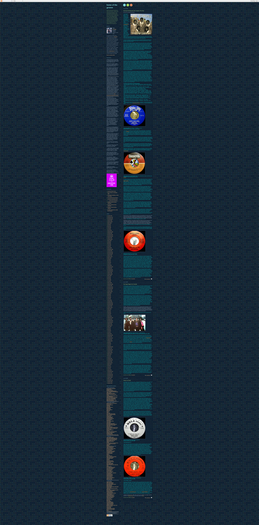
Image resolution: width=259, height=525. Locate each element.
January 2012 (110, 339)
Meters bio (108, 500)
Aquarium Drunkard (110, 404)
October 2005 (110, 233)
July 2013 (109, 356)
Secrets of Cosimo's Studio (111, 448)
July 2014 (109, 368)
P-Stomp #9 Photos (110, 492)
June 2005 (109, 227)
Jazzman (108, 459)
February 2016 (110, 381)
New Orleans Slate (110, 463)
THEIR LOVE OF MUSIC (111, 508)
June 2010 (109, 313)
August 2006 (110, 247)
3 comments (148, 375)
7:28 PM (133, 497)
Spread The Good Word (110, 432)
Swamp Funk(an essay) (110, 477)
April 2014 (109, 365)
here (114, 93)
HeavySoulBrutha (109, 417)
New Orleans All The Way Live (112, 489)
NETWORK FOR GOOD (111, 393)
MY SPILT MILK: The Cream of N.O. (112, 442)
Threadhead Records (110, 495)
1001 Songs (108, 425)
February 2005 (110, 221)
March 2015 (109, 378)
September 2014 (110, 371)
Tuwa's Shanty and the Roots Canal (112, 434)
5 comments (148, 497)
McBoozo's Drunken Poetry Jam (112, 505)
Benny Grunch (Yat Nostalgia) (111, 456)
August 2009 (110, 300)
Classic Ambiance (109, 409)
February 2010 (110, 307)
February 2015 (110, 377)
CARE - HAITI (109, 392)
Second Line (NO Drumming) (111, 472)
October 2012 (110, 348)
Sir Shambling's (109, 473)
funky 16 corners (109, 455)
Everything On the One (110, 451)
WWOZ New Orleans (110, 482)
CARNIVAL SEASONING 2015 (113, 199)
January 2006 (110, 237)
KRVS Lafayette (109, 481)
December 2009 (110, 304)
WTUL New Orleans (110, 483)
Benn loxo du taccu (110, 407)
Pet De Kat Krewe (109, 469)
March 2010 (109, 308)
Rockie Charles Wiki (110, 471)
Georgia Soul (109, 416)
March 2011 (109, 326)
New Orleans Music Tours (111, 467)
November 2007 (110, 269)
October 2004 (110, 215)
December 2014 (110, 375)
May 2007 (109, 260)
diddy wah (108, 410)
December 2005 (110, 236)
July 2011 (109, 332)
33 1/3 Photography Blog (111, 509)
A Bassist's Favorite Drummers (112, 403)
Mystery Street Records (110, 496)
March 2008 (109, 275)
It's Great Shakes (109, 419)
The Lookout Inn (109, 510)
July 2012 (109, 345)
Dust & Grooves (109, 450)
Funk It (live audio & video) (111, 413)
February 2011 (110, 324)
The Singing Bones (110, 433)
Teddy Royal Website (110, 503)
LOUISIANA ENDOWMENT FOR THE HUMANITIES (112, 396)
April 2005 (109, 224)
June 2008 (109, 279)
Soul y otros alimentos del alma (112, 431)
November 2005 (110, 234)
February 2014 (110, 362)
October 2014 (110, 372)
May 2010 (109, 311)
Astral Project (109, 498)
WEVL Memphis (109, 485)
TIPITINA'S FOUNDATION (111, 398)
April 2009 (109, 294)
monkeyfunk (109, 422)
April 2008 (109, 276)
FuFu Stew (108, 412)
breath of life (109, 408)
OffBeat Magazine (109, 493)
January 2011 (110, 323)
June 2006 (109, 244)
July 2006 (109, 246)
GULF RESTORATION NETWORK (112, 391)
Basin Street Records (110, 497)
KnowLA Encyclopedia (110, 461)
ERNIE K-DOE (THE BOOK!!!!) (112, 439)
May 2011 (109, 329)
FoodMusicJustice (110, 452)
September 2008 (110, 284)
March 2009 (109, 292)
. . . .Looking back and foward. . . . (113, 200)
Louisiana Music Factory (111, 494)
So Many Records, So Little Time (112, 428)
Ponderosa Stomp (109, 491)
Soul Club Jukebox (110, 474)
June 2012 (109, 343)
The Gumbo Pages (110, 458)
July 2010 (109, 314)
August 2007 (110, 265)
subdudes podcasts (110, 504)
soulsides (108, 430)
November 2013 (110, 359)
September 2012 (110, 346)
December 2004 (110, 218)
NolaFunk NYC (109, 466)
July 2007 (109, 263)
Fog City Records (109, 453)
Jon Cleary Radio (109, 499)
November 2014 (110, 374)
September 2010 (110, 317)
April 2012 (109, 342)
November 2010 (110, 320)
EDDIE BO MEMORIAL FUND (111, 400)
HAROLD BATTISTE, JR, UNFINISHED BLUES (111, 441)
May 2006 (109, 243)
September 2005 (110, 231)
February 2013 (110, 352)
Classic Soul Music (110, 447)
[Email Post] (151, 375)
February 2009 (110, 291)
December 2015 (110, 380)
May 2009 (109, 295)
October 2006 (110, 250)
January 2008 (110, 272)
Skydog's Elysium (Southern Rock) (112, 427)
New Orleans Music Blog (111, 423)
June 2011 (109, 330)
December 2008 (110, 288)
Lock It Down (109, 421)
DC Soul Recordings (110, 449)
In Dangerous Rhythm (110, 418)
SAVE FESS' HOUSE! (110, 399)
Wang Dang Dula (109, 479)
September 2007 (110, 266)
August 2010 (110, 316)
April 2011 (109, 327)
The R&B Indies (109, 470)
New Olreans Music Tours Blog (112, 424)
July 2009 (109, 298)
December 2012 (110, 349)
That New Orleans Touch (112, 191)
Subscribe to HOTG (115, 95)
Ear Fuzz (108, 411)
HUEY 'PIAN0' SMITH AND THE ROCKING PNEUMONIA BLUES (112, 438)
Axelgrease (108, 405)
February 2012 (110, 340)
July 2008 (109, 281)
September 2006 (110, 249)
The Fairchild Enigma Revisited (113, 197)
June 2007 (109, 262)
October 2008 (110, 285)
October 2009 (110, 301)
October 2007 (110, 268)
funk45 (108, 454)
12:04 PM (133, 278)
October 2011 (110, 336)
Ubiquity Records (109, 478)
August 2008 (110, 282)
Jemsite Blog (109, 420)
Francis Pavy (109, 506)
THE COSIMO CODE (110, 437)
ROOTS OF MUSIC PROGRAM (112, 397)
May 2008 (109, 278)
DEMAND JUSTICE (110, 390)
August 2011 (110, 333)
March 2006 (109, 240)
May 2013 (109, 355)
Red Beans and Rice (110, 502)
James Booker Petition (110, 446)
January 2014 (110, 361)
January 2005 (110, 220)
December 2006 (110, 253)
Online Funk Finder (110, 468)
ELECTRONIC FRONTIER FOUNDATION (111, 389)
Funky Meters (109, 501)
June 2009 (109, 297)
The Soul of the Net (110, 476)
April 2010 (109, 310)
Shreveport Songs (110, 426)
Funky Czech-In (109, 415)
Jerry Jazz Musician (110, 460)
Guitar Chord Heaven (110, 457)
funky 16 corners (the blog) (111, 414)
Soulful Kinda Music (110, 475)
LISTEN (124, 177)
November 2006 (110, 252)
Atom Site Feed (109, 95)
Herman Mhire (109, 507)
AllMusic (108, 445)
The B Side (108, 406)
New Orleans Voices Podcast (112, 490)
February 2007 (110, 256)
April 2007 (109, 259)
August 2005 (110, 230)
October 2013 (110, 358)
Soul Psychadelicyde (110, 429)
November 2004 (110, 217)
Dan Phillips (114, 29)
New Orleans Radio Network (111, 484)
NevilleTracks (109, 462)
